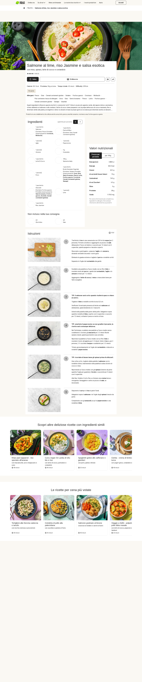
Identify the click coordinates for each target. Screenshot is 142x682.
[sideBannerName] (101, 130)
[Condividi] (113, 79)
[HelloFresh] (20, 2)
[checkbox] (27, 73)
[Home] (24, 8)
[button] (55, 122)
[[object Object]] (108, 79)
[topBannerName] (71, 16)
